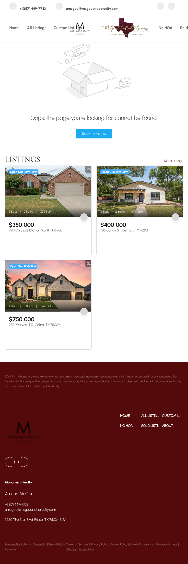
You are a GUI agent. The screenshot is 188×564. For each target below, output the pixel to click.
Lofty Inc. (26, 544)
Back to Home (94, 133)
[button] (130, 415)
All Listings (36, 27)
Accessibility (86, 549)
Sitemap (71, 549)
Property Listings (167, 544)
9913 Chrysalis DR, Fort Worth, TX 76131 (36, 230)
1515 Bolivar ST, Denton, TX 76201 (124, 230)
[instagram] (171, 6)
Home (14, 27)
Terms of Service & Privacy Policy (87, 544)
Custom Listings (68, 27)
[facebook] (160, 6)
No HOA (166, 27)
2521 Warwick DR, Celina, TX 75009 (34, 325)
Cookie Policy (118, 544)
